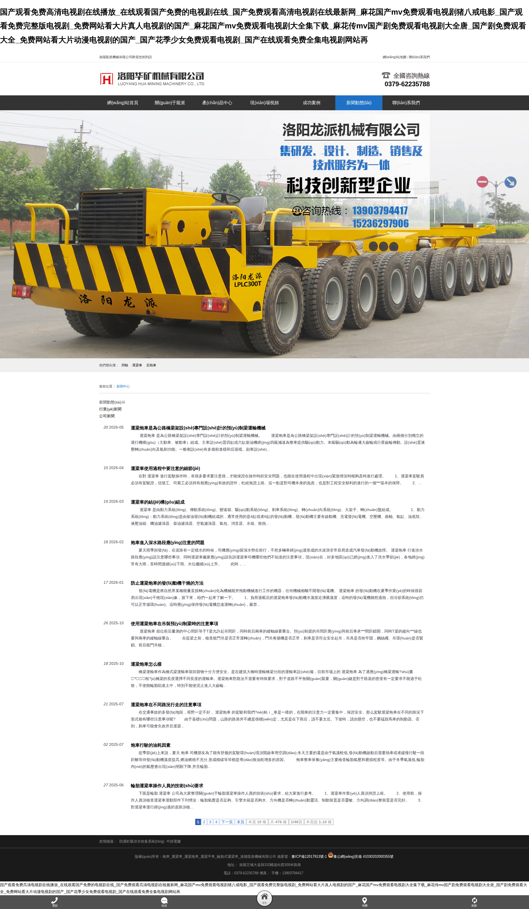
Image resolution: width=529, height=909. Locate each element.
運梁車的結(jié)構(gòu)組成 (158, 501)
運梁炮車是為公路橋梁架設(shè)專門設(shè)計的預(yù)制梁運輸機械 (198, 427)
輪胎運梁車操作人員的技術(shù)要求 (167, 785)
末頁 (240, 822)
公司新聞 (107, 416)
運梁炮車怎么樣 (146, 663)
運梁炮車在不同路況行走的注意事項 (166, 704)
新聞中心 (123, 386)
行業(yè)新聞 (110, 409)
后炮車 (151, 365)
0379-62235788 (407, 84)
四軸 (125, 365)
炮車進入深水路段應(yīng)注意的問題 (167, 542)
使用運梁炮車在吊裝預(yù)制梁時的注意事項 (174, 623)
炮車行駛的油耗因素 (151, 745)
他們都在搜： (109, 365)
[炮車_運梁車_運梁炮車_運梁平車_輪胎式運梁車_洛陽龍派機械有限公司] (157, 78)
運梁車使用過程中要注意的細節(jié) (165, 468)
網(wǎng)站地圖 (394, 57)
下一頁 (227, 822)
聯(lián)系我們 (419, 57)
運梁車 (137, 365)
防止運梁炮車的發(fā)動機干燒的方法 (167, 582)
